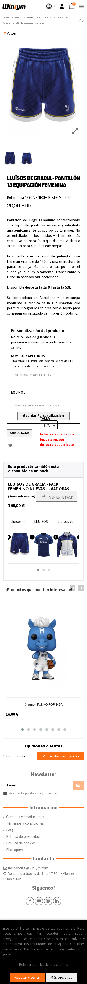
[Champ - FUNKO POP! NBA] (43, 649)
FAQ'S (10, 830)
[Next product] (83, 20)
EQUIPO (17, 392)
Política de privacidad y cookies (43, 964)
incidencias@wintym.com (28, 868)
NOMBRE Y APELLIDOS (28, 356)
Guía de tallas (19, 433)
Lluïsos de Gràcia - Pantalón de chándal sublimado (67, 521)
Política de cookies (21, 843)
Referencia (15, 197)
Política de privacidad (23, 836)
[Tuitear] (10, 445)
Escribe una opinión (63, 756)
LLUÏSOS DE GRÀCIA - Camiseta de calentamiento (19, 521)
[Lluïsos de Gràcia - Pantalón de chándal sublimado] (67, 544)
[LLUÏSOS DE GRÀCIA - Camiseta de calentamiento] (20, 544)
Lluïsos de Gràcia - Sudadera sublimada (43, 521)
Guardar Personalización (43, 416)
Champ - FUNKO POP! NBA (44, 704)
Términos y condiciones (25, 823)
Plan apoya (15, 850)
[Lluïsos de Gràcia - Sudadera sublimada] (43, 544)
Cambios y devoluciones (25, 817)
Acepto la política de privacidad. (46, 795)
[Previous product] (80, 20)
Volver (11, 33)
